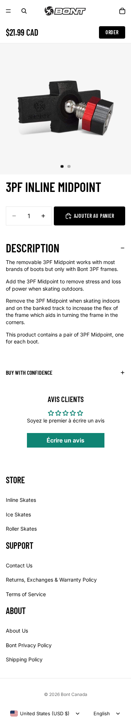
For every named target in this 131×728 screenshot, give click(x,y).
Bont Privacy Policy (29, 645)
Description (32, 248)
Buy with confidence (29, 372)
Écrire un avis (65, 440)
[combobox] (40, 713)
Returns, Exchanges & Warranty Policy (51, 580)
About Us (17, 630)
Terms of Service (26, 594)
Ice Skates (18, 514)
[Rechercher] (24, 11)
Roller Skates (21, 529)
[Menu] (8, 11)
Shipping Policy (24, 659)
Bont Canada (74, 694)
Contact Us (19, 565)
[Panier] (122, 11)
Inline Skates (21, 500)
